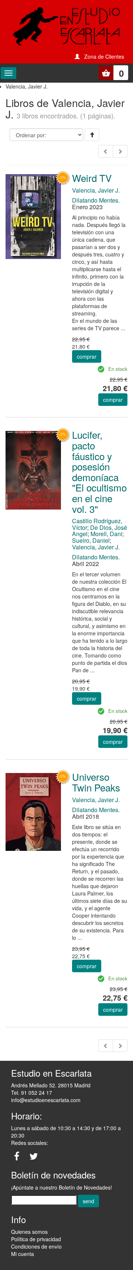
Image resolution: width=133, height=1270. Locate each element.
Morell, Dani (106, 533)
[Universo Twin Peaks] (33, 811)
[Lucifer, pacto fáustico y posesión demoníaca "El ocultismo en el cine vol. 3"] (33, 469)
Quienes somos (29, 1231)
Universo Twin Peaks (96, 782)
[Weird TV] (33, 216)
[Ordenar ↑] (92, 134)
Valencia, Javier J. (96, 190)
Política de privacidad (36, 1239)
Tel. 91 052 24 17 (31, 1092)
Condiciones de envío (36, 1246)
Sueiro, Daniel (91, 540)
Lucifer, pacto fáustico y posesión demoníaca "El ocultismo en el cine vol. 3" (99, 471)
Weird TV (92, 177)
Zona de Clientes (104, 56)
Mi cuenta (22, 1253)
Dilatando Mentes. (96, 200)
